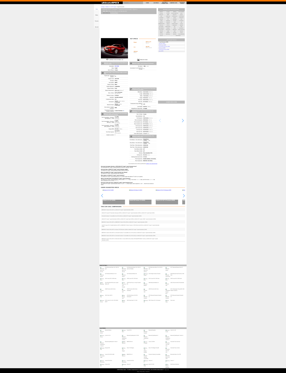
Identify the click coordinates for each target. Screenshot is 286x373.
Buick (181, 14)
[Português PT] (171, 0)
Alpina (161, 13)
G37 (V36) (117, 66)
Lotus (168, 25)
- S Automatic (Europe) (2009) (163, 49)
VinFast (174, 34)
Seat (175, 31)
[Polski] (182, 0)
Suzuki (174, 32)
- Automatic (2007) (161, 43)
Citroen (161, 17)
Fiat (181, 19)
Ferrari (175, 19)
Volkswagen (181, 34)
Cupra (168, 17)
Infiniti (107, 6)
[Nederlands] (180, 0)
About (138, 371)
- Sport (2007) (160, 50)
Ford (161, 20)
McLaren (161, 26)
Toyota (161, 34)
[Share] (284, 95)
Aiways (174, 11)
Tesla (181, 32)
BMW (168, 14)
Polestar (161, 29)
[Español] (173, 0)
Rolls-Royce (181, 29)
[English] (164, 0)
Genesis (168, 20)
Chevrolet (174, 16)
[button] (182, 120)
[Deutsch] (168, 0)
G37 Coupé (113, 6)
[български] (178, 0)
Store (147, 2)
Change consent (166, 369)
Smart (161, 32)
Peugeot (181, 28)
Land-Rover (175, 23)
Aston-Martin (174, 13)
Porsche (168, 29)
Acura (168, 11)
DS (168, 19)
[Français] (166, 0)
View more (178, 35)
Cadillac (168, 16)
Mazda (181, 25)
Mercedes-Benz (168, 27)
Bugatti (175, 14)
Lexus (181, 23)
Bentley (161, 14)
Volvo (161, 35)
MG (174, 26)
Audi (181, 13)
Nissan (168, 28)
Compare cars (173, 2)
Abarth (161, 11)
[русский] (175, 0)
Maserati (175, 25)
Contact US (147, 371)
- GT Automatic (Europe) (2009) (164, 46)
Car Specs (156, 2)
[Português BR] (184, 0)
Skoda (181, 31)
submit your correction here (151, 163)
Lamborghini (161, 23)
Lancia (168, 23)
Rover (161, 31)
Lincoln (161, 25)
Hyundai (181, 20)
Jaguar (168, 22)
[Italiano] (177, 0)
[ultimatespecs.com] (110, 3)
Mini (181, 26)
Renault (175, 29)
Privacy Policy (142, 371)
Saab (168, 31)
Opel (175, 28)
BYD (161, 16)
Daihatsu (181, 17)
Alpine (168, 13)
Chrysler (181, 16)
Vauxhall (168, 34)
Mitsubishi (161, 28)
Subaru (168, 32)
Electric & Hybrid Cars (165, 3)
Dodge (161, 19)
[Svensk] (169, 0)
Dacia (174, 17)
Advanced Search (182, 3)
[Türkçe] (186, 0)
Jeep (175, 22)
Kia (181, 22)
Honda (174, 20)
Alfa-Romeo (181, 11)
